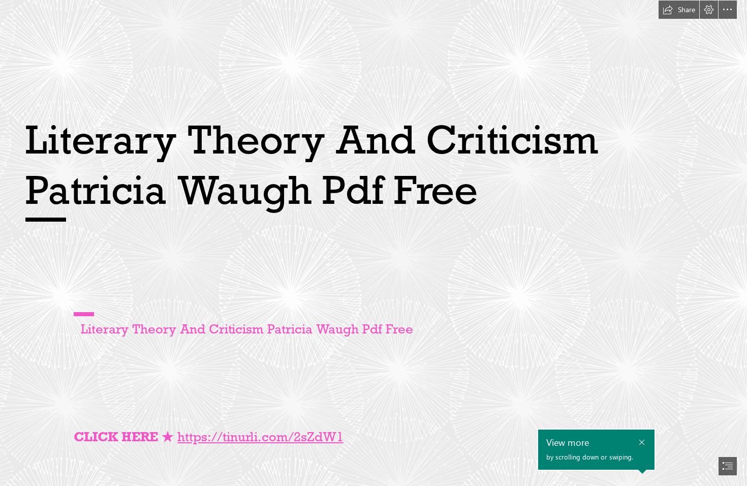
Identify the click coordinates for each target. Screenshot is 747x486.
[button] (679, 10)
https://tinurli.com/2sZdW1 (260, 437)
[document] (373, 243)
